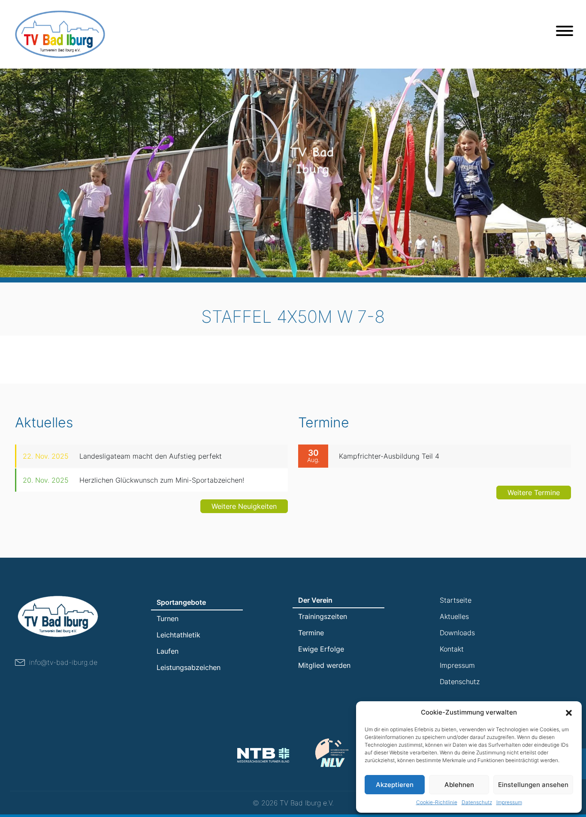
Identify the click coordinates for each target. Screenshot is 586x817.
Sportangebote (181, 602)
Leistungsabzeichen (189, 667)
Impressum (509, 802)
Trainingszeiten (322, 616)
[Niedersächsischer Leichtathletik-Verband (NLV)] (331, 753)
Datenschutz (477, 802)
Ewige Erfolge (321, 649)
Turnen (167, 618)
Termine (311, 632)
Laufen (167, 651)
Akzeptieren (395, 785)
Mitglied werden (324, 665)
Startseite (455, 600)
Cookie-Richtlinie (436, 802)
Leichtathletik (178, 635)
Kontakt (452, 649)
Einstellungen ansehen (533, 785)
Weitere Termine (533, 492)
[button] (569, 712)
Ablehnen (459, 785)
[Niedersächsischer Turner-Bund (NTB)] (263, 755)
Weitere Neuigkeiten (244, 506)
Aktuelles (454, 616)
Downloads (457, 632)
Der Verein (315, 600)
